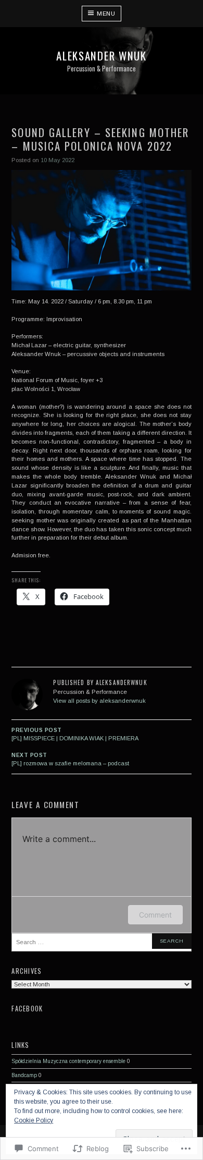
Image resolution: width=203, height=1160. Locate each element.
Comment (155, 914)
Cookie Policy (33, 1120)
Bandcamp (24, 1075)
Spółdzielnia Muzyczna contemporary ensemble (68, 1061)
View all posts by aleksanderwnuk (99, 701)
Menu (106, 13)
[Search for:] (101, 942)
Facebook (27, 1009)
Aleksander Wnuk (101, 55)
